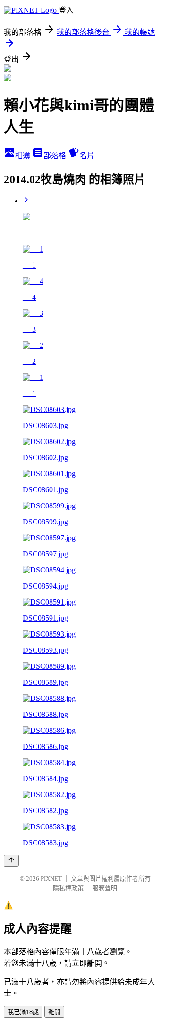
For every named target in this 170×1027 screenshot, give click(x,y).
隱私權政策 (68, 888)
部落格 (55, 156)
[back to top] (11, 861)
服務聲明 (105, 888)
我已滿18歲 (23, 1012)
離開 (54, 1012)
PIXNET (51, 878)
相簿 (23, 156)
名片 (86, 156)
